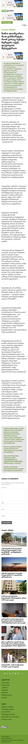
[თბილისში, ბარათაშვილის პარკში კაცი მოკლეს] (14, 656)
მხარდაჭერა (7, 22)
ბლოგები (4, 697)
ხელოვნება (4, 692)
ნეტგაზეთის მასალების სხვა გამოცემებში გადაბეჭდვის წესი (12, 741)
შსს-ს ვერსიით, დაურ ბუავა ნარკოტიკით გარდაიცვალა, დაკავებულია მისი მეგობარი (13, 644)
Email (2, 509)
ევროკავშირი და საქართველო (10, 716)
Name (2, 502)
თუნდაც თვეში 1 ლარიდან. (12, 463)
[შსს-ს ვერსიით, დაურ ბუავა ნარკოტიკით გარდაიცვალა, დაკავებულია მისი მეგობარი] (14, 633)
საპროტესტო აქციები (7, 709)
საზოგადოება (5, 685)
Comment (4, 487)
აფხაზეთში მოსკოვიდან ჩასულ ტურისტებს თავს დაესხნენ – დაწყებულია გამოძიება (11, 551)
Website (3, 515)
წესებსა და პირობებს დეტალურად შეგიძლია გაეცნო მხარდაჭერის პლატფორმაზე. (14, 468)
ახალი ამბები (8, 29)
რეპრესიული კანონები (8, 714)
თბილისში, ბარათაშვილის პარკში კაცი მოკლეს (12, 666)
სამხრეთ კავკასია (6, 695)
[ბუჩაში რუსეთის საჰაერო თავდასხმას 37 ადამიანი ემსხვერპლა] (14, 564)
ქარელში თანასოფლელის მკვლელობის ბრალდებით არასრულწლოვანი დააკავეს (13, 621)
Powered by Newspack (6, 738)
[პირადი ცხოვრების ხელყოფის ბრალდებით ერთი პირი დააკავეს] (14, 587)
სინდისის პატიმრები (7, 707)
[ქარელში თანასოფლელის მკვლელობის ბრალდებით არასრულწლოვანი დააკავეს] (14, 610)
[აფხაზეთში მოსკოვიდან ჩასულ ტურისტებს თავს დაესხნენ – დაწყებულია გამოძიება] (14, 539)
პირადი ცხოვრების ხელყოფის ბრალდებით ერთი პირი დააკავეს (13, 598)
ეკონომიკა (4, 687)
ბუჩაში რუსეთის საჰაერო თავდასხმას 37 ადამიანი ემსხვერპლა (11, 575)
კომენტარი (4, 690)
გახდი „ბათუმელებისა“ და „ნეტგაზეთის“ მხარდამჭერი (13, 459)
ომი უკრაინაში (5, 712)
